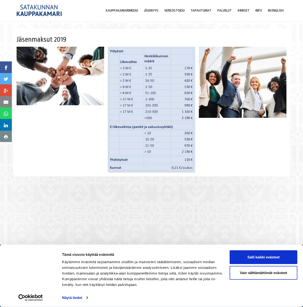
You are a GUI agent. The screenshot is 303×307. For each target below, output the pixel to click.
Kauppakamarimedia (122, 11)
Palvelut (224, 11)
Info (258, 11)
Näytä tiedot (72, 298)
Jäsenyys (151, 11)
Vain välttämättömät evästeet (263, 272)
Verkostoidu (174, 11)
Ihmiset (244, 11)
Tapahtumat (201, 11)
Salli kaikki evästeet (263, 257)
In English (276, 11)
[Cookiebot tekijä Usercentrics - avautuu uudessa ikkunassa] (30, 297)
